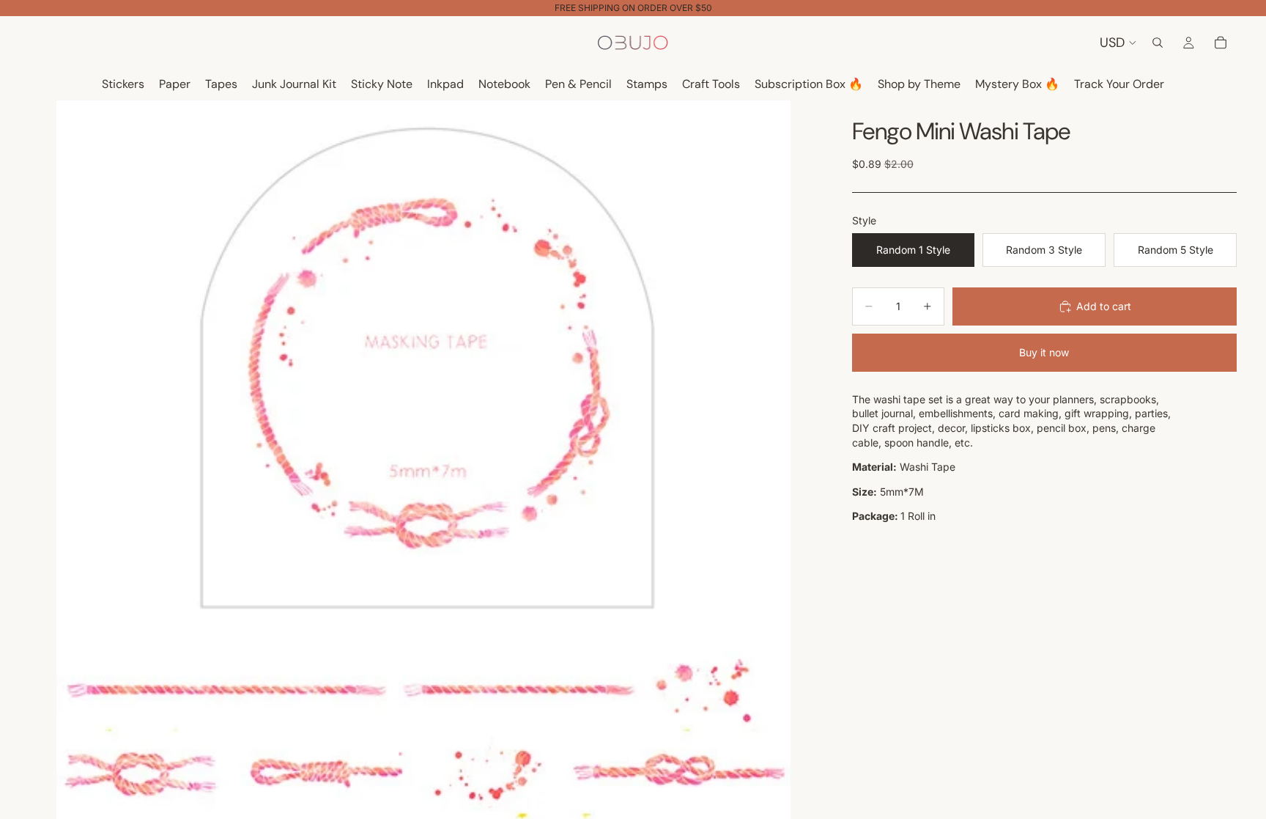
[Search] (1157, 42)
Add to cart (1103, 306)
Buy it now (1044, 352)
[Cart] (1220, 42)
